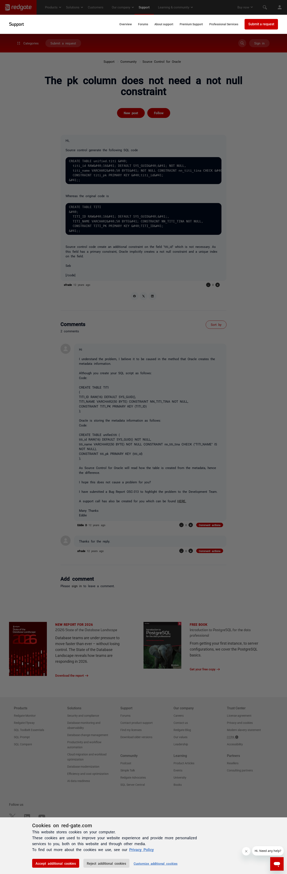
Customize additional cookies (156, 863)
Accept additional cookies (56, 863)
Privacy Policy (141, 849)
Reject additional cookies (106, 863)
